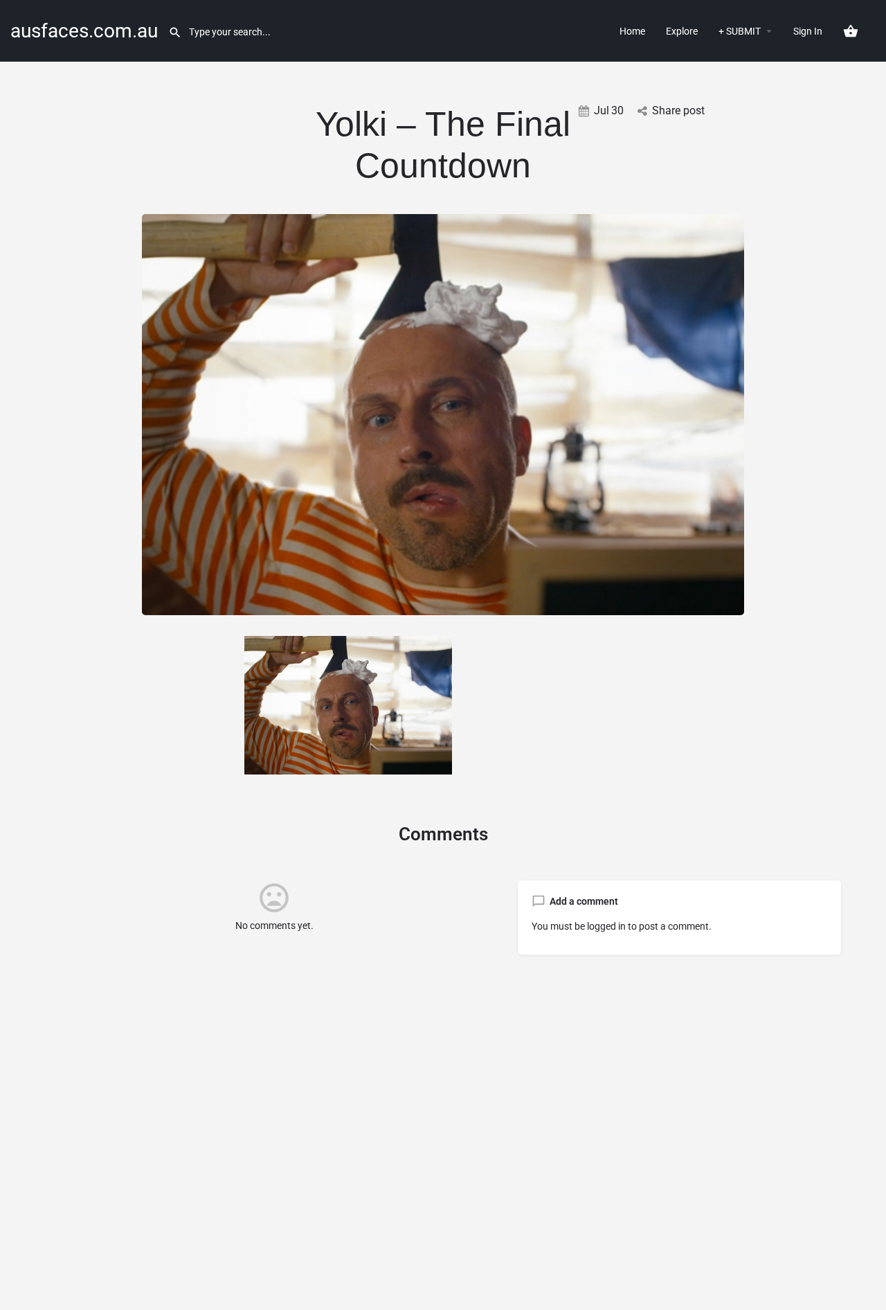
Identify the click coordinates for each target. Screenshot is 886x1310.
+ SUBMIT (739, 31)
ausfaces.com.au (84, 30)
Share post (678, 110)
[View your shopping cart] (850, 31)
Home (632, 31)
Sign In (807, 31)
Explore (682, 31)
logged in (606, 926)
